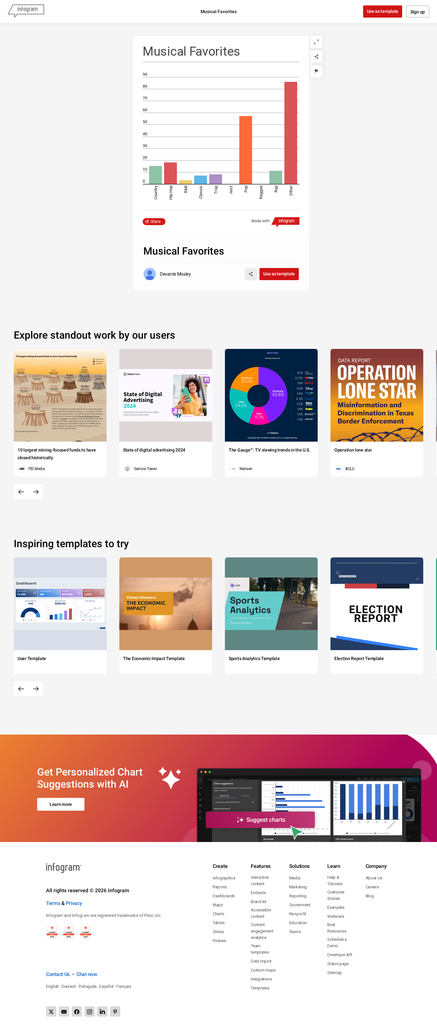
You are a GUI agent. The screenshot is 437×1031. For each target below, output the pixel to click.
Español (106, 986)
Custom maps (263, 970)
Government (300, 904)
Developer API (339, 954)
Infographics (224, 878)
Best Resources (336, 927)
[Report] (316, 71)
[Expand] (316, 42)
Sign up (417, 11)
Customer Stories (336, 895)
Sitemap (334, 972)
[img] (155, 175)
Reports (220, 887)
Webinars (335, 916)
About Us (374, 878)
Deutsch (68, 986)
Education (298, 922)
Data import (261, 961)
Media (294, 878)
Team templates (259, 949)
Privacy (74, 903)
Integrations (261, 979)
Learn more (61, 804)
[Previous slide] (21, 492)
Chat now (86, 974)
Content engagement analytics (262, 931)
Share (156, 221)
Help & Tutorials (334, 880)
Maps (218, 904)
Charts (218, 913)
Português (88, 986)
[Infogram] (26, 11)
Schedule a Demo (337, 942)
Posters (219, 940)
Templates (260, 988)
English (52, 986)
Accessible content (261, 913)
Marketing (298, 887)
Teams (295, 931)
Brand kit (258, 901)
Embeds (258, 892)
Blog (370, 895)
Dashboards (224, 895)
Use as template (383, 11)
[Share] (316, 57)
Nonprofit (297, 913)
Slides (218, 931)
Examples (336, 907)
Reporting (297, 895)
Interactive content (260, 880)
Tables (218, 922)
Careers (372, 887)
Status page (338, 963)
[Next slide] (36, 492)
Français (123, 986)
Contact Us (58, 974)
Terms (53, 903)
